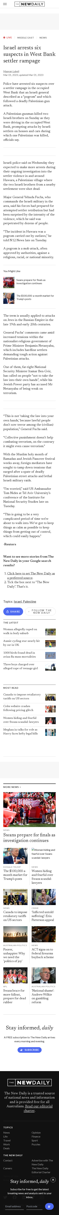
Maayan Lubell (11, 71)
